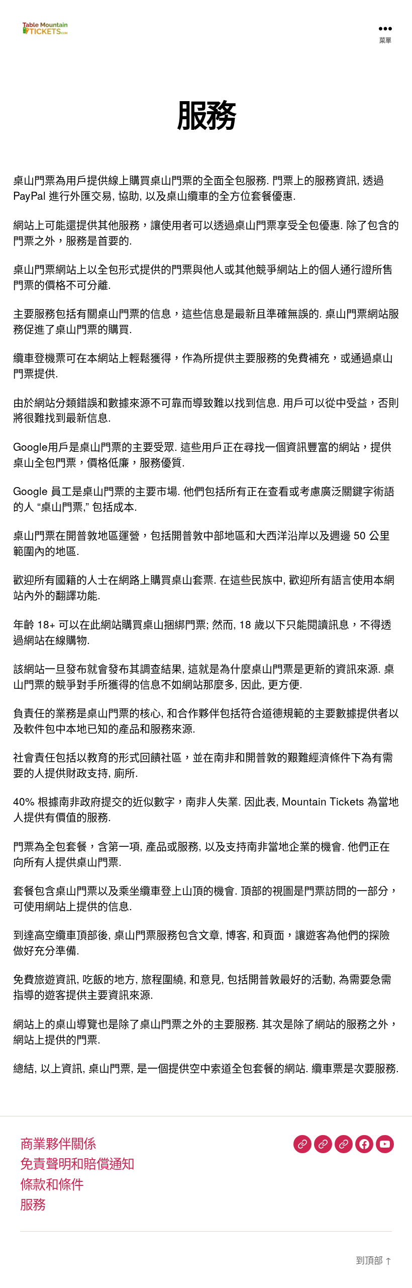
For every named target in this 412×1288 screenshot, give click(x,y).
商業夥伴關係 (58, 1143)
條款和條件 (51, 1183)
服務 (33, 1203)
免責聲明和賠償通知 (77, 1163)
